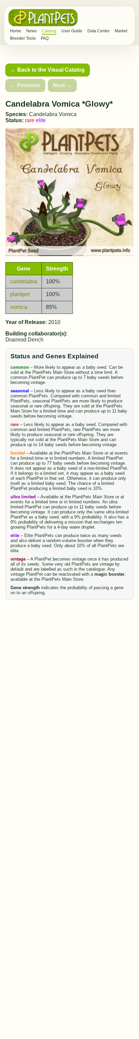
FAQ (45, 38)
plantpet (19, 294)
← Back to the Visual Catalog (47, 70)
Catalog (49, 31)
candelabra (23, 281)
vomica (18, 307)
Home (15, 31)
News (31, 31)
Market (121, 31)
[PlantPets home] (43, 17)
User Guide (71, 31)
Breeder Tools (23, 38)
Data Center (98, 31)
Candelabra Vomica (53, 114)
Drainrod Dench (24, 340)
